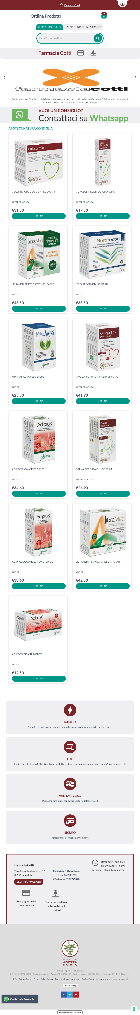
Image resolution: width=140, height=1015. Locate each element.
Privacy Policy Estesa (43, 979)
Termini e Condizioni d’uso (67, 979)
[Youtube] (76, 995)
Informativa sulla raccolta (70, 1012)
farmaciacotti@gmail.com (66, 870)
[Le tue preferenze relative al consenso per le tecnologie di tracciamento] (134, 1009)
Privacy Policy (25, 979)
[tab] (83, 27)
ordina (38, 216)
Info (15, 979)
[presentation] (4, 77)
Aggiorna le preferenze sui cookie (111, 979)
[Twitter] (70, 995)
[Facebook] (64, 995)
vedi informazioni (29, 881)
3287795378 (73, 879)
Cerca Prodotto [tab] (49, 27)
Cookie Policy (88, 979)
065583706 (70, 874)
